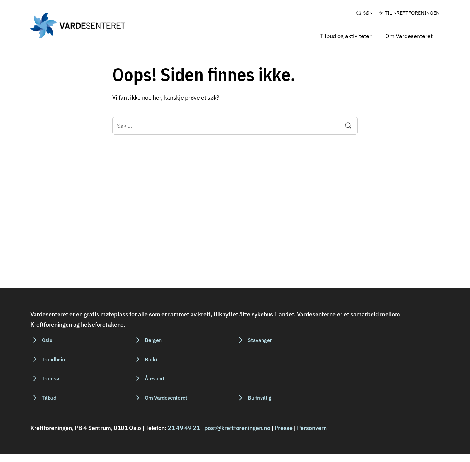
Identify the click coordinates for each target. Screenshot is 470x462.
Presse (284, 428)
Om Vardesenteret (409, 36)
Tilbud (49, 397)
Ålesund (154, 378)
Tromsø (50, 378)
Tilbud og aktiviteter (346, 36)
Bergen (153, 340)
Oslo (47, 340)
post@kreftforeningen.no (237, 428)
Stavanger (260, 340)
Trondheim (54, 359)
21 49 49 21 (184, 428)
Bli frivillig (259, 397)
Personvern (312, 428)
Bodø (151, 359)
